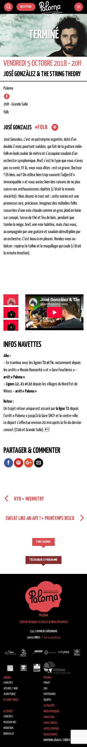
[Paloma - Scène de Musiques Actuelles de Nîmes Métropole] (50, 7)
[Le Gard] (10, 667)
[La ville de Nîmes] (23, 667)
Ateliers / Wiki (10, 688)
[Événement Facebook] (6, 96)
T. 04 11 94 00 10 (51, 637)
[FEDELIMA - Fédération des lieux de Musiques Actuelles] (23, 652)
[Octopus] (63, 652)
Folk (43, 127)
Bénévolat (8, 733)
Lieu (45, 688)
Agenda (7, 677)
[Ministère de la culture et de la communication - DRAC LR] (37, 667)
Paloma (47, 677)
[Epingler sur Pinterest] (18, 462)
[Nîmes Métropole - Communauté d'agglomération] (57, 667)
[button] (78, 7)
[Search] (8, 7)
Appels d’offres (51, 728)
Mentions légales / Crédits (57, 740)
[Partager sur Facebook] (8, 462)
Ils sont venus (10, 699)
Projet (47, 682)
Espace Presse (50, 723)
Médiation (8, 728)
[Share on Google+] (28, 462)
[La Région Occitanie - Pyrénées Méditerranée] (77, 652)
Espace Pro (49, 717)
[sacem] (37, 652)
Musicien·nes (9, 722)
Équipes (47, 699)
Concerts (8, 682)
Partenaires (50, 694)
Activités (8, 711)
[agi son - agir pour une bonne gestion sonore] (10, 652)
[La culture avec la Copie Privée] (50, 652)
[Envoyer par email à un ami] (38, 462)
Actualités (49, 705)
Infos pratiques (51, 711)
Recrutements (51, 734)
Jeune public (9, 694)
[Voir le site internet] (55, 127)
